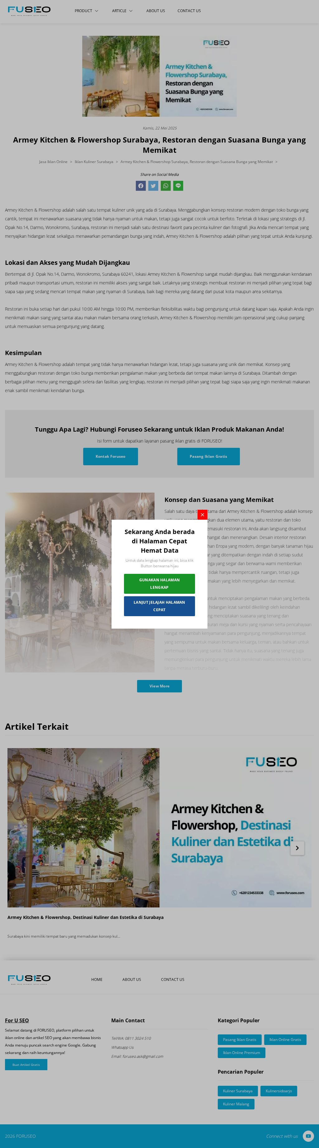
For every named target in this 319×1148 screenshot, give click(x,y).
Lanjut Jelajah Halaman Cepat (159, 606)
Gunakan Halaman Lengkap (159, 583)
